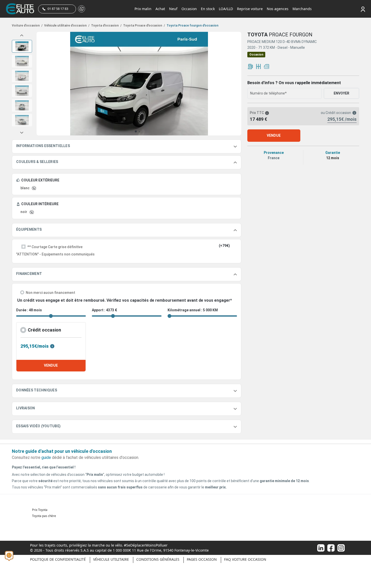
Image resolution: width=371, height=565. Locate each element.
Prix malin (143, 8)
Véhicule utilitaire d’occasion (66, 25)
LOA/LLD (226, 8)
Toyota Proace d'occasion (143, 25)
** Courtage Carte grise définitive (55, 247)
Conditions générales (157, 559)
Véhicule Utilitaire (111, 559)
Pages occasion (202, 559)
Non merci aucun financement (50, 293)
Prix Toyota (39, 510)
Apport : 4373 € (104, 310)
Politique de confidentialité (58, 559)
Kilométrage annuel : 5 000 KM (193, 310)
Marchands (302, 8)
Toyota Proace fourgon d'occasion (192, 25)
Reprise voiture (250, 8)
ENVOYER (341, 93)
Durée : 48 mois (29, 310)
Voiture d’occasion (27, 25)
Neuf (173, 8)
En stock (208, 8)
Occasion (189, 8)
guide (46, 457)
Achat (160, 8)
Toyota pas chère (44, 516)
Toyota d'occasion (105, 25)
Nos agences (277, 8)
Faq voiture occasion (245, 559)
